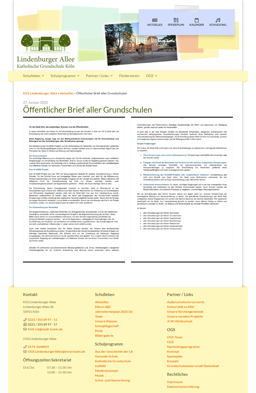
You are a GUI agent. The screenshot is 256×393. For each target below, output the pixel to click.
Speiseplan (176, 24)
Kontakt (173, 361)
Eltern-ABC (103, 307)
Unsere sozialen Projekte (185, 316)
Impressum (175, 382)
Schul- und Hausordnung (112, 380)
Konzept (173, 351)
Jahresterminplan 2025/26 (114, 311)
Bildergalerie (104, 335)
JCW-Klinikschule (180, 321)
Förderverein (129, 76)
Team (99, 316)
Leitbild (100, 366)
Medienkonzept (106, 370)
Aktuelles (154, 24)
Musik (99, 375)
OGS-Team (174, 337)
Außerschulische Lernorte (185, 302)
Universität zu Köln (180, 307)
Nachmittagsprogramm (183, 346)
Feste (99, 331)
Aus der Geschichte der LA (114, 351)
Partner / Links (97, 76)
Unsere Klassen (106, 321)
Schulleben (31, 76)
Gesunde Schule (106, 356)
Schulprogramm (63, 76)
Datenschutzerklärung (183, 386)
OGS (149, 76)
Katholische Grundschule (113, 361)
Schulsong (217, 24)
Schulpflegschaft (107, 326)
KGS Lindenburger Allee (40, 93)
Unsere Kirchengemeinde (185, 311)
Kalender (196, 24)
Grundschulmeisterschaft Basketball (193, 366)
